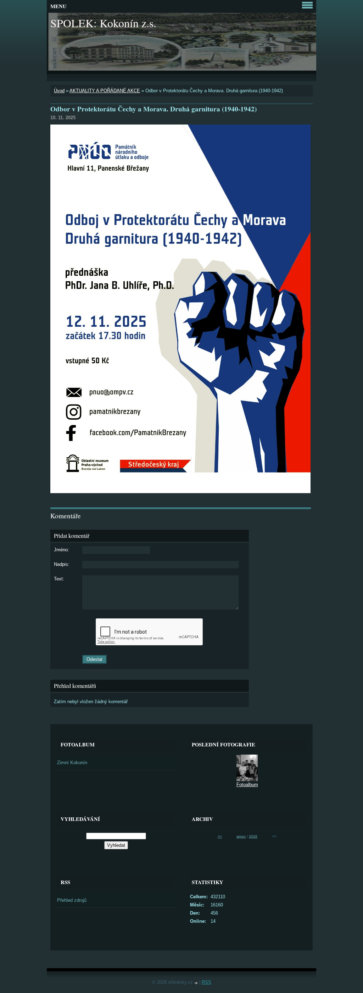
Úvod (59, 90)
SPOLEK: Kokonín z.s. (103, 23)
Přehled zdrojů (71, 900)
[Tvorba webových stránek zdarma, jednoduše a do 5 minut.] (196, 982)
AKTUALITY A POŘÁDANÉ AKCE (104, 90)
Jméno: (61, 549)
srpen (241, 836)
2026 (253, 836)
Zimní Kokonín (72, 762)
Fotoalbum (247, 784)
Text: (59, 578)
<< (220, 836)
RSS (206, 982)
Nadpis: (61, 564)
